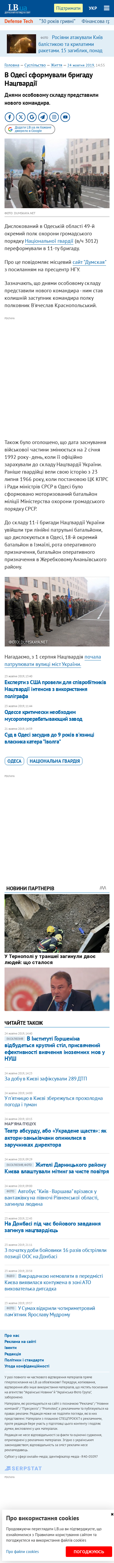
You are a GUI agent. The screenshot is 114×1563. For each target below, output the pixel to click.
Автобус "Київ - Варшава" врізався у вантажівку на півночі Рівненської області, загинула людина (51, 1197)
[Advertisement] (57, 378)
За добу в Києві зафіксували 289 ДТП (46, 1078)
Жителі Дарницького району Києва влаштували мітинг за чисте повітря (57, 1168)
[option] (57, 43)
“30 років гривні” (57, 21)
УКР (93, 8)
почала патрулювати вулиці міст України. (53, 660)
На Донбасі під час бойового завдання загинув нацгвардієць (52, 1227)
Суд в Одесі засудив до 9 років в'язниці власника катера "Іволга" (49, 738)
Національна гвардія (55, 761)
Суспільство (35, 65)
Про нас (12, 1335)
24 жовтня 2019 (80, 65)
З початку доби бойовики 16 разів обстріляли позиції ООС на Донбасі (56, 1253)
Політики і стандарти (24, 1359)
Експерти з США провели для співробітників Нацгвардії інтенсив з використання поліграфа (55, 689)
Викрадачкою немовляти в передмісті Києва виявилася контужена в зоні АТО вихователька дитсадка (54, 1282)
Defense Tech (19, 21)
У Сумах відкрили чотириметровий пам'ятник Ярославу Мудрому (50, 1311)
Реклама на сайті (20, 1341)
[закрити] (112, 1514)
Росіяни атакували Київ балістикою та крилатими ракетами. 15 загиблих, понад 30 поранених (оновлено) (70, 47)
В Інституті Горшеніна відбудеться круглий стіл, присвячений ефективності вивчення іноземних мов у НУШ (55, 1048)
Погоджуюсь (89, 1552)
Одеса (14, 761)
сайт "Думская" (89, 262)
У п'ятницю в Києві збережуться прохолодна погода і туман (54, 1101)
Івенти (11, 1347)
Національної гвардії (49, 240)
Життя (56, 65)
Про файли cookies (22, 1551)
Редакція (13, 1353)
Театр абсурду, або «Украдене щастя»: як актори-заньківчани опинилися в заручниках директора (56, 1137)
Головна (12, 65)
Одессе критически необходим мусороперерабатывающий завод (43, 715)
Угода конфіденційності (27, 1366)
